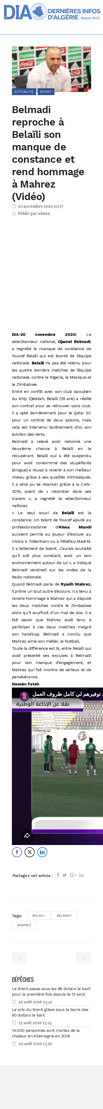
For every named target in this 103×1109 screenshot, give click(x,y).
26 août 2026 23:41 (35, 1002)
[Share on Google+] (73, 875)
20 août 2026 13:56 (35, 1044)
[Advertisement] (51, 275)
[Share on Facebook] (58, 875)
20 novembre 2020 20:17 (40, 207)
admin (44, 214)
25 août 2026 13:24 (35, 1023)
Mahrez (24, 925)
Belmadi (64, 915)
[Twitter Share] (30, 852)
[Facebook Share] (17, 852)
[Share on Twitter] (64, 875)
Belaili (38, 915)
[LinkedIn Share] (42, 852)
